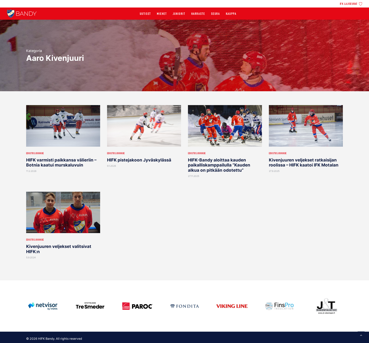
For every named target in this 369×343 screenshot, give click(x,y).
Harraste (198, 14)
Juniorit (179, 14)
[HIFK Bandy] (22, 13)
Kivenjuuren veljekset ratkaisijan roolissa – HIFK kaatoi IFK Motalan (303, 162)
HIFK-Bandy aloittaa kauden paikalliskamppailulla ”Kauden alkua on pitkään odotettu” (219, 165)
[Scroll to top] (361, 335)
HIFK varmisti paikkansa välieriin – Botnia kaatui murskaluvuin (61, 162)
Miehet (162, 14)
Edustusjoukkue (35, 153)
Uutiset (145, 14)
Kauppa (231, 14)
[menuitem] (351, 3)
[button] (63, 126)
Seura (215, 14)
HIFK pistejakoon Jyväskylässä (139, 159)
